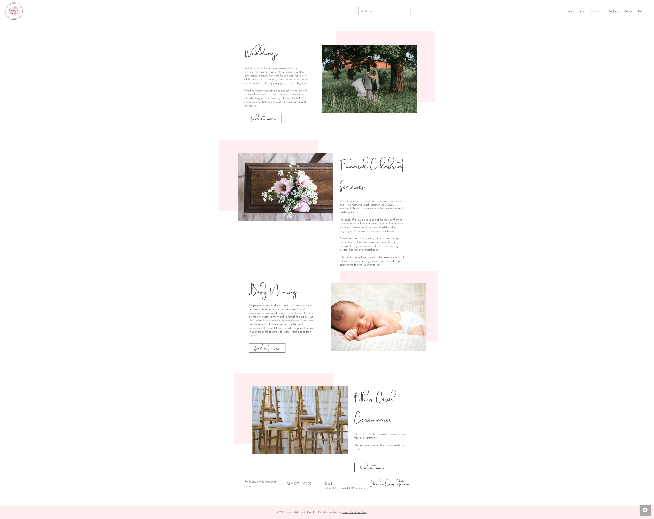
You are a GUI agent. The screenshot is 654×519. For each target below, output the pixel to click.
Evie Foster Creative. (354, 512)
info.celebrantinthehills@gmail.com (345, 488)
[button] (263, 118)
